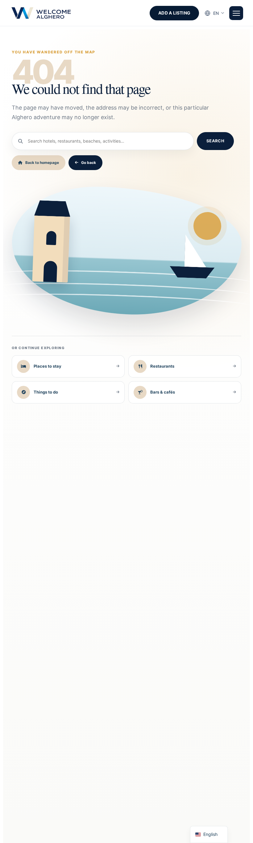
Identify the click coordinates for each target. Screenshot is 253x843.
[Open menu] (236, 13)
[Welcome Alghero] (41, 13)
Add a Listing (174, 12)
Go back (88, 162)
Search (215, 140)
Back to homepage (42, 162)
